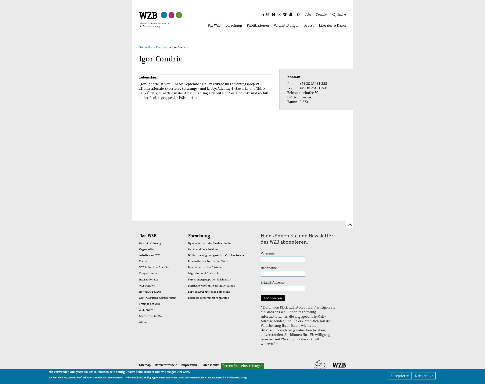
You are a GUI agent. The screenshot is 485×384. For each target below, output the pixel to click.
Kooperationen (148, 273)
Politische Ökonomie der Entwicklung (211, 285)
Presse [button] (310, 26)
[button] (346, 47)
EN (298, 14)
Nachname (269, 268)
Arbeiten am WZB (149, 255)
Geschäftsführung (150, 243)
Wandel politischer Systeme (205, 267)
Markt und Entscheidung (203, 249)
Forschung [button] (235, 26)
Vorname (268, 253)
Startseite (146, 47)
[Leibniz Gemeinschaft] (320, 365)
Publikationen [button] (259, 26)
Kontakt (321, 14)
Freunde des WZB (149, 304)
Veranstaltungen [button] (288, 26)
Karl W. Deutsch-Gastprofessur (157, 298)
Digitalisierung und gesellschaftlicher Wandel (216, 255)
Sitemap (145, 365)
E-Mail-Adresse (273, 282)
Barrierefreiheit (166, 365)
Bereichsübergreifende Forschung (209, 292)
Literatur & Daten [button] (333, 26)
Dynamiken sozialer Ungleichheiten (210, 243)
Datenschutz (210, 365)
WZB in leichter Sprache (154, 267)
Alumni (144, 322)
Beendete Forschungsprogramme (208, 298)
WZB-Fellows (147, 285)
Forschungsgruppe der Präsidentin (209, 279)
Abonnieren (273, 298)
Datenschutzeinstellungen (242, 366)
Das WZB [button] (215, 26)
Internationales (148, 279)
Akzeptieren (399, 376)
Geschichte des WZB (151, 316)
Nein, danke (424, 376)
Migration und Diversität (203, 273)
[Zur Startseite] (154, 19)
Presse (143, 261)
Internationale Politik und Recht (208, 261)
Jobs (308, 14)
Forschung (199, 236)
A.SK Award (146, 310)
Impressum (189, 365)
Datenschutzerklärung (278, 330)
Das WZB (147, 236)
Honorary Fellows (150, 292)
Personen (162, 47)
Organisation (147, 249)
